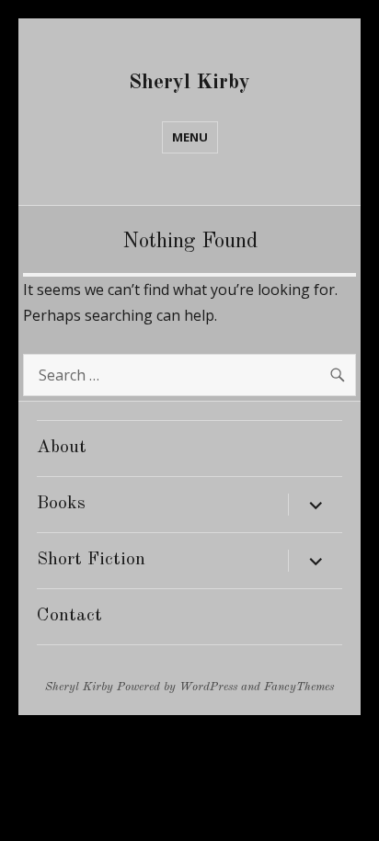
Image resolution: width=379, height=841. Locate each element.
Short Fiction (91, 560)
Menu (190, 137)
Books (61, 503)
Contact (69, 616)
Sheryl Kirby (189, 82)
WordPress (208, 687)
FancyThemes (299, 687)
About (61, 447)
